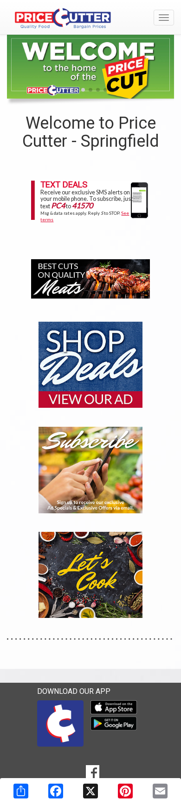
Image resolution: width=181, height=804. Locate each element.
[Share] (21, 791)
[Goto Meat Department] (90, 278)
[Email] (160, 791)
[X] (90, 791)
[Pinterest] (125, 791)
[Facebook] (55, 791)
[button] (68, 90)
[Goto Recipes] (90, 574)
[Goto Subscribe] (90, 469)
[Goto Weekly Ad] (90, 364)
